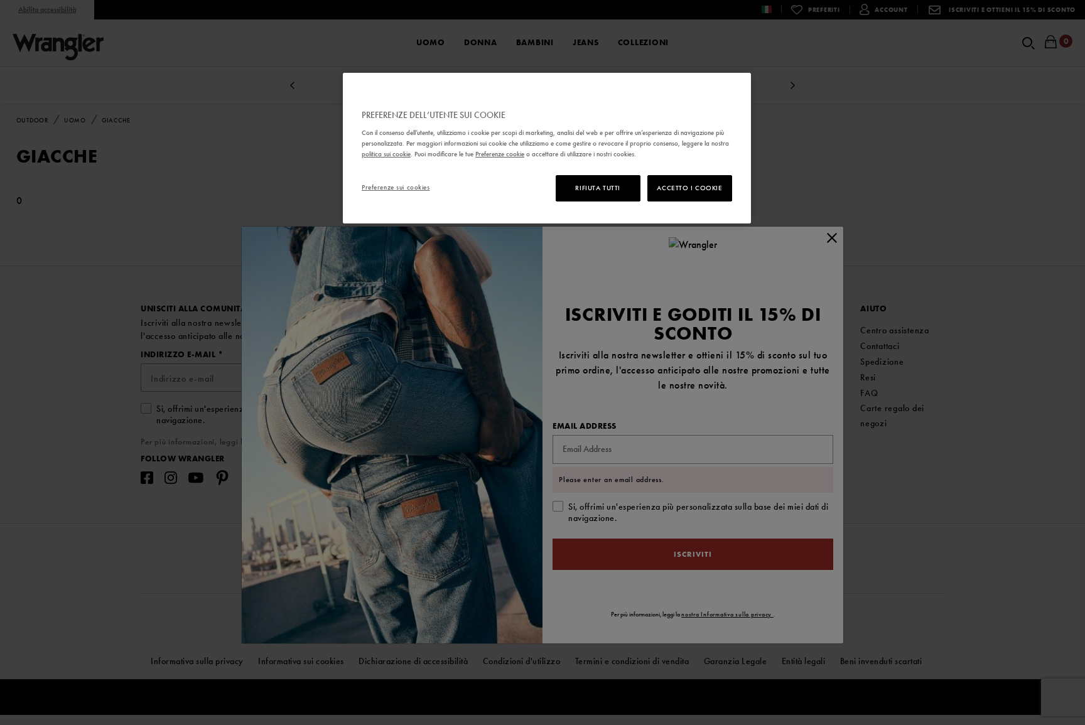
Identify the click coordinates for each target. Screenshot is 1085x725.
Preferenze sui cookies (396, 187)
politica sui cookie (386, 153)
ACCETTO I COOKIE (689, 187)
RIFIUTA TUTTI (597, 187)
